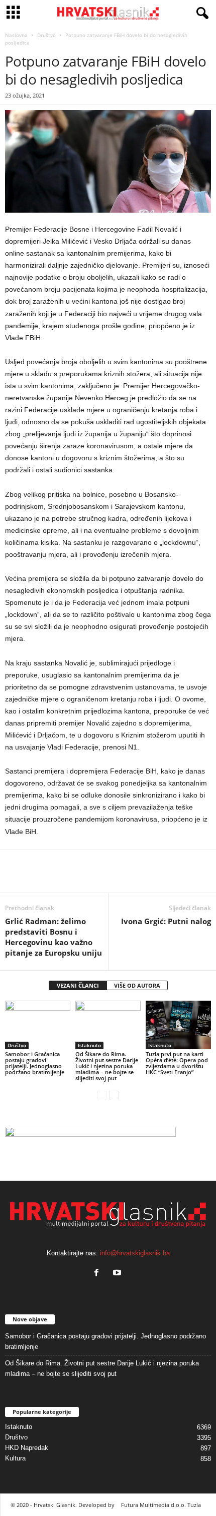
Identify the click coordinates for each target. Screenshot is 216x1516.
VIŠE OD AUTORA (137, 985)
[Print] (84, 878)
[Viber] (107, 878)
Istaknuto (89, 1045)
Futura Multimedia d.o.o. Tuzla (161, 1504)
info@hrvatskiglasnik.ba (135, 1253)
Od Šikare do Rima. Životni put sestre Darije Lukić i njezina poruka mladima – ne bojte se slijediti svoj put (106, 1066)
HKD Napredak (26, 1447)
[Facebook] (15, 878)
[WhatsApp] (38, 878)
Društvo (46, 35)
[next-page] (114, 1095)
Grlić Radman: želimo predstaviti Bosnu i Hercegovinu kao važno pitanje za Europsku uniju (53, 937)
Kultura (15, 1458)
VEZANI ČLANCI (78, 985)
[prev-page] (102, 1095)
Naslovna (16, 35)
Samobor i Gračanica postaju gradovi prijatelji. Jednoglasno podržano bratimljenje (34, 1063)
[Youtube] (118, 1273)
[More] (131, 878)
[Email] (61, 878)
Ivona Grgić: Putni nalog (166, 921)
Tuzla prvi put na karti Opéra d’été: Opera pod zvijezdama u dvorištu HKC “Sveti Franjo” (177, 1063)
